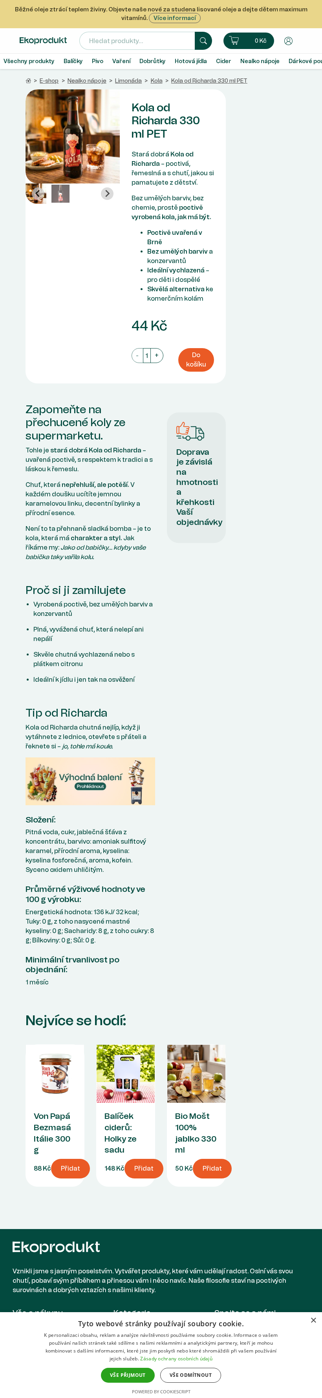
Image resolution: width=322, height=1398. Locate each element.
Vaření (121, 61)
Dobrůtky (152, 61)
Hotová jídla (191, 61)
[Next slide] (107, 193)
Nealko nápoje (260, 61)
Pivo (97, 61)
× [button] (313, 1321)
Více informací (175, 18)
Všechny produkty (29, 61)
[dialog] (161, 1355)
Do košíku (196, 359)
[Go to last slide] (38, 193)
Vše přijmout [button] (128, 1375)
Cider (223, 61)
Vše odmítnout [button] (191, 1375)
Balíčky (73, 61)
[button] (248, 41)
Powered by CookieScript (161, 1391)
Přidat (70, 1168)
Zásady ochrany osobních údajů (176, 1358)
